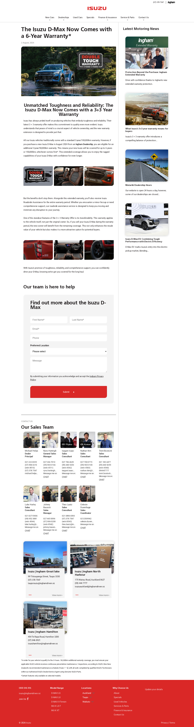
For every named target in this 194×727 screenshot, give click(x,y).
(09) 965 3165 (86, 465)
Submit (66, 392)
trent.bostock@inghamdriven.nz (105, 473)
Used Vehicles (120, 701)
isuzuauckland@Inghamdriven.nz (90, 586)
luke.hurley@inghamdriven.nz (31, 524)
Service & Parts (127, 17)
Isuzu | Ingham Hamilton (43, 631)
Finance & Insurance (107, 17)
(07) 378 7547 (158, 2)
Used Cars (78, 17)
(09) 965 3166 (49, 465)
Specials (90, 17)
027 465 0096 (49, 518)
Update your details (154, 689)
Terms (172, 722)
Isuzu (28, 722)
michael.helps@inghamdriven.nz (31, 473)
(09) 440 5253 (68, 465)
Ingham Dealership (84, 144)
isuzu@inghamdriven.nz (29, 693)
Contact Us (143, 17)
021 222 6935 (31, 462)
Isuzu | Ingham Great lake (43, 571)
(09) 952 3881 (31, 518)
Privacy (164, 722)
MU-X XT (55, 710)
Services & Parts (121, 706)
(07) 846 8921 (34, 640)
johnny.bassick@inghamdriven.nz (50, 527)
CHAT (46, 477)
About (116, 693)
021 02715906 (31, 516)
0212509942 (85, 518)
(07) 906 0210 (31, 465)
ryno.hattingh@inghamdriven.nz (50, 470)
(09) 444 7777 (81, 583)
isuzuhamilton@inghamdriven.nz (43, 643)
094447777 (104, 470)
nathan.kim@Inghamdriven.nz (87, 470)
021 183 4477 (105, 462)
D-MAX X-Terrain (58, 701)
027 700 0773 (86, 462)
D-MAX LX (56, 697)
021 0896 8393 (68, 516)
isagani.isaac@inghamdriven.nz (68, 470)
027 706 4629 (68, 462)
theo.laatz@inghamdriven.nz (68, 524)
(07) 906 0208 (49, 521)
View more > (57, 595)
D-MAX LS (56, 693)
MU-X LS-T (56, 706)
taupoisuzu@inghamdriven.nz (41, 583)
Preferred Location (39, 345)
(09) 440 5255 (105, 465)
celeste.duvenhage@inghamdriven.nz (87, 521)
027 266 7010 (49, 462)
